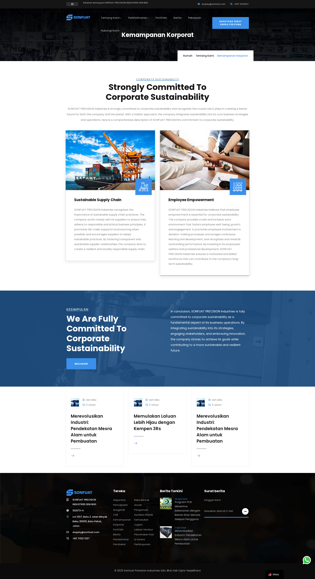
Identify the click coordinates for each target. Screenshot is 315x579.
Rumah (187, 55)
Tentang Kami (205, 55)
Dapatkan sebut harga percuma (230, 23)
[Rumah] (78, 17)
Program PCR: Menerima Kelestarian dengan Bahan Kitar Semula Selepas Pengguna (187, 510)
